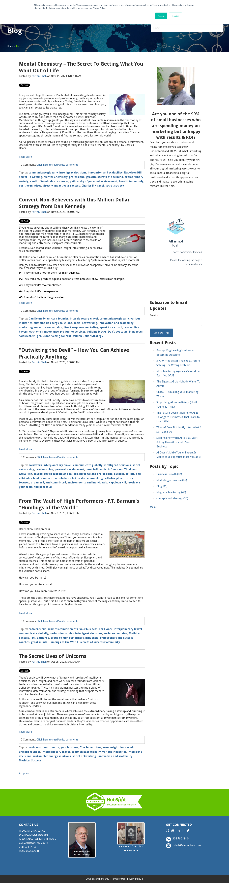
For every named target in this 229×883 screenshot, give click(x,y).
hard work (35, 465)
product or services (72, 331)
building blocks (96, 331)
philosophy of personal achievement (94, 181)
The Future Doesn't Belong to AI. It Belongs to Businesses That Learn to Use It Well (178, 417)
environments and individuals (87, 482)
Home (10, 46)
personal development (69, 469)
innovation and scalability (105, 172)
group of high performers (67, 637)
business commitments (62, 629)
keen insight (111, 747)
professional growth (82, 177)
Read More (25, 156)
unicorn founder (57, 318)
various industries (62, 633)
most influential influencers (104, 469)
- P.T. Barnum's (40, 637)
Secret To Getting (30, 177)
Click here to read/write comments (57, 164)
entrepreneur (37, 629)
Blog (161, 486)
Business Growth (169, 474)
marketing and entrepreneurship (40, 327)
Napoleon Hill (133, 172)
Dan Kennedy (37, 318)
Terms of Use (118, 878)
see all (153, 507)
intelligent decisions (72, 172)
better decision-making (87, 478)
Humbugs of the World (63, 642)
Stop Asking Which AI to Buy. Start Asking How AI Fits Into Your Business (176, 442)
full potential (43, 486)
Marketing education (171, 480)
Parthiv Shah (39, 76)
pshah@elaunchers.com (186, 845)
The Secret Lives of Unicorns (52, 656)
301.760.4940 (180, 838)
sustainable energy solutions (53, 323)
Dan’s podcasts (118, 331)
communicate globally (43, 172)
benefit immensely (131, 181)
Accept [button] (161, 15)
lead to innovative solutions (52, 478)
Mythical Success (30, 760)
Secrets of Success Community (100, 642)
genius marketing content (54, 336)
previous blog (44, 469)
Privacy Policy (134, 878)
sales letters (27, 336)
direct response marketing (81, 327)
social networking (85, 323)
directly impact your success (61, 185)
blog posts (136, 331)
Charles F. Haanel (92, 185)
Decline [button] (175, 15)
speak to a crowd (111, 327)
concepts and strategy (172, 498)
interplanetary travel (84, 318)
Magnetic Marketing (171, 492)
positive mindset (30, 185)
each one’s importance (44, 331)
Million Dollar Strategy (88, 336)
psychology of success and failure (56, 473)
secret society (114, 185)
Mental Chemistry (56, 177)
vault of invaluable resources (49, 181)
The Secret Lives (90, 747)
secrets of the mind (110, 177)
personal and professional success (101, 473)
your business (88, 629)
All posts (24, 773)
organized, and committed (48, 482)
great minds (39, 642)
